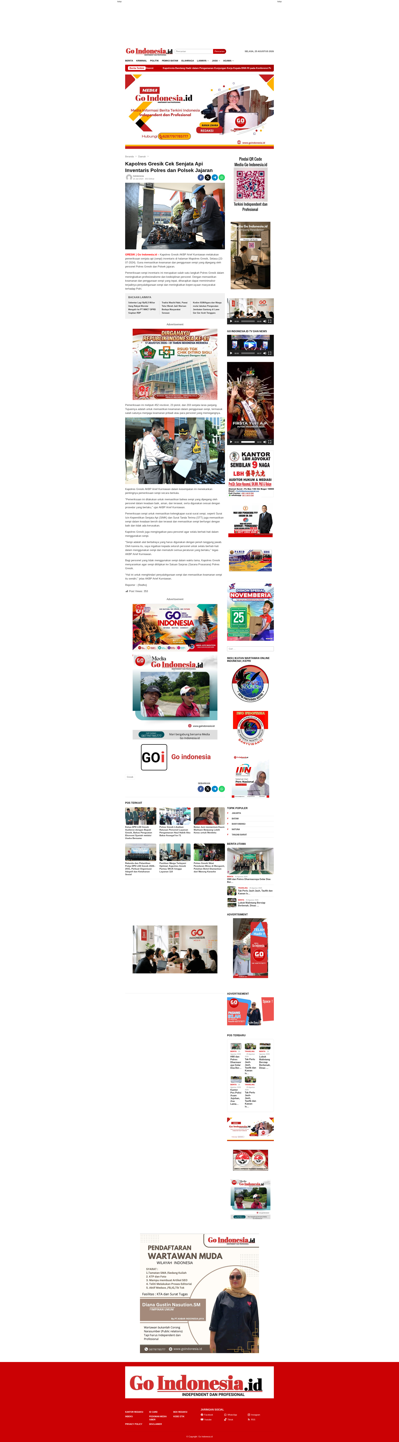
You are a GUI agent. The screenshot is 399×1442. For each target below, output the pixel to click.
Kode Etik (178, 1416)
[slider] (248, 321)
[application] (250, 311)
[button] (250, 311)
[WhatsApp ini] (222, 177)
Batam (235, 818)
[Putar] (231, 321)
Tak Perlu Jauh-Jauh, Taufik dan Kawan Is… (255, 892)
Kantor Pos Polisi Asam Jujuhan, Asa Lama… (235, 1096)
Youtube (208, 1419)
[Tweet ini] (208, 177)
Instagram (255, 1415)
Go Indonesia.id (205, 1436)
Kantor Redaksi (134, 1412)
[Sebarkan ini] (201, 177)
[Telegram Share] (215, 177)
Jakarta (236, 813)
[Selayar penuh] (269, 321)
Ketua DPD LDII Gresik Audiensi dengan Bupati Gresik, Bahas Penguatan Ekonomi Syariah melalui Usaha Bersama (138, 832)
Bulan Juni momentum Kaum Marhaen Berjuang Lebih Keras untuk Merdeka (209, 830)
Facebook (208, 1415)
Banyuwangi (238, 824)
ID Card (153, 1412)
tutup (119, 1)
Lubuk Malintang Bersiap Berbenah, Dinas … (251, 904)
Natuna (236, 829)
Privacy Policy (133, 1424)
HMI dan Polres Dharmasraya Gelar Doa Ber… (248, 880)
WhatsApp (232, 1415)
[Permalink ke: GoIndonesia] (129, 177)
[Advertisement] (109, 52)
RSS (253, 1419)
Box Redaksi (180, 1412)
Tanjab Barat (239, 835)
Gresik (130, 777)
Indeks (129, 1416)
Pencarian (220, 51)
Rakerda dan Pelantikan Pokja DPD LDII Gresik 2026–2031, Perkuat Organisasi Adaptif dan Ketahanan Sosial (140, 869)
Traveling (243, 888)
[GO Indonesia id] (149, 51)
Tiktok (230, 1419)
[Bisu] (264, 321)
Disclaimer (155, 1424)
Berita (230, 876)
